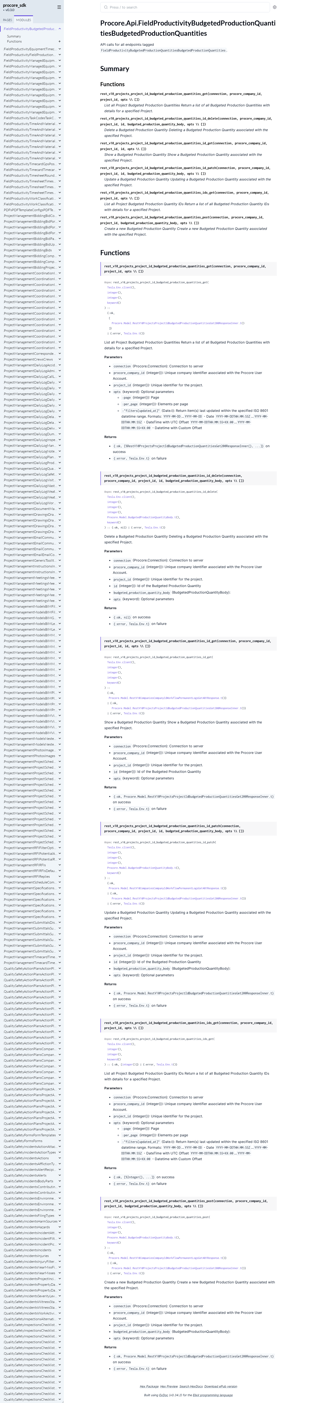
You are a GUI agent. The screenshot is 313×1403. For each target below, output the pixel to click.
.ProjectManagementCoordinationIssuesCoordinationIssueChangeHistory (30, 290)
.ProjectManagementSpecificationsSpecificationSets (30, 911)
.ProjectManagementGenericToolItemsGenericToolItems (30, 560)
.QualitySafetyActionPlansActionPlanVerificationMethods (30, 1037)
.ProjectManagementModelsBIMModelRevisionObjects (30, 646)
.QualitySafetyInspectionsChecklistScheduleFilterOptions (30, 1382)
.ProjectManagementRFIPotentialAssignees (30, 853)
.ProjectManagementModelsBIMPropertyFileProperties (30, 710)
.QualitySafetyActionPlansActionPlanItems (30, 991)
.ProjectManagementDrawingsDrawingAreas (30, 514)
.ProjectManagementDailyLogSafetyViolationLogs (30, 474)
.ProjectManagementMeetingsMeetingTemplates (30, 589)
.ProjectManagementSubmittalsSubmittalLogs (30, 934)
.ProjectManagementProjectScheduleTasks (30, 836)
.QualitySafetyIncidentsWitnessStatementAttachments (30, 1302)
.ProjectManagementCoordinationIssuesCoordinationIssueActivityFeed (30, 279)
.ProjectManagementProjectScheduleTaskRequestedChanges (30, 830)
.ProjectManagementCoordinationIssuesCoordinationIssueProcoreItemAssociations (30, 319)
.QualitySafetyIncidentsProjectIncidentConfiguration (30, 1279)
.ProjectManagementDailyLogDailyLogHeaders (30, 405)
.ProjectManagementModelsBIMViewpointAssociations (30, 721)
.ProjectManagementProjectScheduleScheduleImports (30, 796)
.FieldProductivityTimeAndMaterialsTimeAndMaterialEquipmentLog (30, 141)
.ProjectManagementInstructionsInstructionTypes (30, 566)
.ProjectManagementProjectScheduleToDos (30, 842)
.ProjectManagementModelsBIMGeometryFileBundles (30, 618)
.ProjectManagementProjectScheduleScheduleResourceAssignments (30, 807)
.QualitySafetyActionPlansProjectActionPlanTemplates (30, 1129)
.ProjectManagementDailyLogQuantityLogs (30, 468)
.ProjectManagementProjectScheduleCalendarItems (30, 767)
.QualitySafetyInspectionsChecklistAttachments (30, 1325)
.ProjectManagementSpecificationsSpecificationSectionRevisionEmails (30, 894)
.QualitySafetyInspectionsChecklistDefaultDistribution (30, 1336)
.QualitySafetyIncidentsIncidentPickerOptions (30, 1244)
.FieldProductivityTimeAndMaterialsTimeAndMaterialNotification (30, 147)
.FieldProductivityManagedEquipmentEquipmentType (30, 95)
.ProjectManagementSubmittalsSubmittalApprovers (30, 928)
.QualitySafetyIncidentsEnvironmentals (30, 1210)
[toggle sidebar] (58, 7)
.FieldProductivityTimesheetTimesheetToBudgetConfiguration (30, 181)
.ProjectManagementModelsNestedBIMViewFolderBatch (30, 738)
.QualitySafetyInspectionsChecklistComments (30, 1330)
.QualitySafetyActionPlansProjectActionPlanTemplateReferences (30, 1112)
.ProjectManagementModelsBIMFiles (30, 612)
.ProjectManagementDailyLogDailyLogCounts (30, 399)
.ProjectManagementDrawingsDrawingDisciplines (30, 520)
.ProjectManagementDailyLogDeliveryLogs (30, 428)
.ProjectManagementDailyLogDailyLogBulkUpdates (30, 388)
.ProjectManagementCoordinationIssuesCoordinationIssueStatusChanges (30, 330)
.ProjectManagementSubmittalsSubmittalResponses (30, 945)
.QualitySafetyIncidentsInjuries (26, 1256)
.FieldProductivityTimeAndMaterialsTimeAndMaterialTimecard (30, 158)
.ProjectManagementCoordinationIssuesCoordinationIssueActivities (30, 273)
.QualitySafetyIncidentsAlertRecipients (30, 1169)
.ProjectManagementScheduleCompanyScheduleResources (30, 882)
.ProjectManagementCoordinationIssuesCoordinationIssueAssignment (30, 284)
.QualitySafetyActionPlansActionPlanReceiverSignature (30, 1003)
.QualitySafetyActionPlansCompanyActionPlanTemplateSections (30, 1066)
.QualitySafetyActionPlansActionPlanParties (30, 997)
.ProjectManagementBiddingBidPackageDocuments (30, 238)
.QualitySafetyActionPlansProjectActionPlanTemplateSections (30, 1118)
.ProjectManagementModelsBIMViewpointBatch (30, 727)
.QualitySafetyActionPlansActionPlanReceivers (30, 1008)
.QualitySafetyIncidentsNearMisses (29, 1273)
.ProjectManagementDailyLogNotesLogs (30, 451)
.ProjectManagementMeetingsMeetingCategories (30, 583)
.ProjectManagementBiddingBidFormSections (30, 227)
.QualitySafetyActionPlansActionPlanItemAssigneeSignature (30, 980)
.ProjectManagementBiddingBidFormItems (30, 221)
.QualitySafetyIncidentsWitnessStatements (30, 1307)
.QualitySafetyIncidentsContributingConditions (30, 1192)
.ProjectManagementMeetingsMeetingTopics (30, 595)
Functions (14, 41)
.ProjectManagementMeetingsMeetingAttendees (30, 578)
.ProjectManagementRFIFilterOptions (30, 848)
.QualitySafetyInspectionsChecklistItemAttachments (30, 1342)
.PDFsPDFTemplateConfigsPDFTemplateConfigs (30, 210)
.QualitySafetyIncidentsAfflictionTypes (30, 1164)
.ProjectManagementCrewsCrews (28, 359)
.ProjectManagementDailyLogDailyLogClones (30, 394)
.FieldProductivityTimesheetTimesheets (30, 187)
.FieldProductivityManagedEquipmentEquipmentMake (30, 83)
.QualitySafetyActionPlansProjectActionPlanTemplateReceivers (30, 1106)
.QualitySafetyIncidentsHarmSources (30, 1221)
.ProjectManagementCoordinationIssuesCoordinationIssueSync (30, 342)
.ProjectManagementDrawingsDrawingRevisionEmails (30, 526)
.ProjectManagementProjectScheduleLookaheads (30, 779)
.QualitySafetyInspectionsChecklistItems (30, 1359)
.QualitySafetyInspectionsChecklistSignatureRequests (30, 1399)
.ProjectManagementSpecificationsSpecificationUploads (30, 917)
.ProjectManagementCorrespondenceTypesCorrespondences (30, 353)
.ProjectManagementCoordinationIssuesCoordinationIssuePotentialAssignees (30, 313)
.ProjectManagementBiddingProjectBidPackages (30, 267)
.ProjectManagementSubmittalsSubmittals (30, 951)
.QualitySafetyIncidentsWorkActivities (30, 1313)
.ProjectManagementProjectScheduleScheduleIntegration (30, 802)
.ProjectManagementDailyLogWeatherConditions (30, 491)
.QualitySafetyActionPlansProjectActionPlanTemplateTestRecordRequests (30, 1123)
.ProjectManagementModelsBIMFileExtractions (30, 606)
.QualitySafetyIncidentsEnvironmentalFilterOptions (30, 1198)
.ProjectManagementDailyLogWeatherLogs (30, 497)
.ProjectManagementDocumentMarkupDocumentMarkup (30, 509)
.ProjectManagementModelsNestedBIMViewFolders (30, 744)
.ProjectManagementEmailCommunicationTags (30, 537)
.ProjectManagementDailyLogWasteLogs (30, 486)
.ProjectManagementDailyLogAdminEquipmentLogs (30, 371)
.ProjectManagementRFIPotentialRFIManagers (30, 859)
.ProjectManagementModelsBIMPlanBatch (30, 692)
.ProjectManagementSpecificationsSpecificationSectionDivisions (30, 888)
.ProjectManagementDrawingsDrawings (30, 532)
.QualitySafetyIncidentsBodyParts (28, 1181)
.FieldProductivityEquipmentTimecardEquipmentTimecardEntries (30, 49)
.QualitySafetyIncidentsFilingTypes (28, 1215)
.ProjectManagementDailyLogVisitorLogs (30, 480)
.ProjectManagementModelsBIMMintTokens (30, 635)
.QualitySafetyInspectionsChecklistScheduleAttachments (30, 1371)
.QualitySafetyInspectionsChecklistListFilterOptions (30, 1365)
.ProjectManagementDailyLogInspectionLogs (30, 440)
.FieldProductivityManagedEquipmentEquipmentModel (30, 89)
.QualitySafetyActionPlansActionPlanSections (30, 1020)
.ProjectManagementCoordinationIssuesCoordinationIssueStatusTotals (30, 336)
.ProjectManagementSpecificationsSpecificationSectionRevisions (30, 899)
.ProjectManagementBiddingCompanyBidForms (30, 256)
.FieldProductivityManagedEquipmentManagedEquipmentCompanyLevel (30, 106)
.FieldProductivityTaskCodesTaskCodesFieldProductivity (30, 118)
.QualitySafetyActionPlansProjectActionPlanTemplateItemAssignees (30, 1095)
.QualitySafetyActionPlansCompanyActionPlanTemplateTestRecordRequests (30, 1072)
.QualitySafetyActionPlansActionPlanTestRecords (30, 1031)
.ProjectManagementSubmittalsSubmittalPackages (30, 940)
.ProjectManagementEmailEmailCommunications (30, 555)
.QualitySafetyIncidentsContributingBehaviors (30, 1187)
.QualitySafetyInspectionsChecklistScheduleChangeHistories (30, 1376)
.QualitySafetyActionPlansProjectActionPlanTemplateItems (30, 1100)
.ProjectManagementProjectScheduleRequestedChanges (30, 784)
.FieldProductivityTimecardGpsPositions (30, 164)
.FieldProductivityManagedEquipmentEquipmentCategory (30, 66)
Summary (14, 36)
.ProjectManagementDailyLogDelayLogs (30, 422)
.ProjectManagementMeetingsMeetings (30, 600)
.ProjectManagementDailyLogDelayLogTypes (30, 417)
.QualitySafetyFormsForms (22, 1141)
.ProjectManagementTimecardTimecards (30, 963)
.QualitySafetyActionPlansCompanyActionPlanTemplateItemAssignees (30, 1049)
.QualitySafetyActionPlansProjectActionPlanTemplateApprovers (30, 1089)
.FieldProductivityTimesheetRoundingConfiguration (30, 175)
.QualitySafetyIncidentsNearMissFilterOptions (30, 1267)
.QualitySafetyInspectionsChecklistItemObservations (30, 1348)
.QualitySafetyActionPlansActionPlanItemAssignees (30, 986)
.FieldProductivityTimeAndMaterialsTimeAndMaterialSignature (30, 152)
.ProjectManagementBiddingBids (27, 250)
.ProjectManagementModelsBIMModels (30, 687)
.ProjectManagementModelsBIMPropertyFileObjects (30, 704)
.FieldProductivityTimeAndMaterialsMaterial (30, 124)
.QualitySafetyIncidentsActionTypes (29, 1152)
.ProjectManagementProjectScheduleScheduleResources (30, 813)
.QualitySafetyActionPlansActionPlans (30, 1043)
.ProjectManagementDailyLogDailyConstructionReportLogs (30, 382)
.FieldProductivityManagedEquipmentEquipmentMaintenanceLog (30, 78)
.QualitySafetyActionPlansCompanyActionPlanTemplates (30, 1077)
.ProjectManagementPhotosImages (29, 756)
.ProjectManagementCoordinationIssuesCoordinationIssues (30, 348)
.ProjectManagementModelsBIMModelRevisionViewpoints (30, 675)
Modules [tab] (23, 20)
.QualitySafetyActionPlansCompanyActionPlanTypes (30, 1083)
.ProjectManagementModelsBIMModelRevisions (30, 681)
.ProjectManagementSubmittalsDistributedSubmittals (30, 922)
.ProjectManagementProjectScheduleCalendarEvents (30, 761)
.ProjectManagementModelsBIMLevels (30, 629)
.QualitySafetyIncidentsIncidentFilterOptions (30, 1238)
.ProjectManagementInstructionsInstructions (30, 572)
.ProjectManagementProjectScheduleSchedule (30, 790)
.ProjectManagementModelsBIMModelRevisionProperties (30, 664)
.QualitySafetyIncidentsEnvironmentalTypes (30, 1204)
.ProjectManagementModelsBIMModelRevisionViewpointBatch (30, 669)
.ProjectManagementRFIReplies (26, 876)
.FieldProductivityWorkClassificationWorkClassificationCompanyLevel (30, 198)
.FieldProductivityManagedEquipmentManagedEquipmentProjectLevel (30, 112)
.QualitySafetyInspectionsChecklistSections (30, 1394)
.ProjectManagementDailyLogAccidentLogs (30, 365)
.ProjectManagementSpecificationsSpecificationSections (30, 905)
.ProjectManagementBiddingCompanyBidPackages (30, 261)
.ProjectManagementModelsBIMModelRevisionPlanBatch (30, 652)
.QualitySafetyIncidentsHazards (26, 1227)
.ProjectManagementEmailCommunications (30, 543)
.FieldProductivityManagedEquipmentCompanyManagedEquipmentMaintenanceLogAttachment (30, 60)
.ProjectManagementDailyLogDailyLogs (30, 411)
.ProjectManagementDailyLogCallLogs (30, 376)
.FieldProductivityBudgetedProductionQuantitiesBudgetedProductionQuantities (30, 29)
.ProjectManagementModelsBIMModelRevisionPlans (30, 658)
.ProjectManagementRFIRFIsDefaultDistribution (30, 871)
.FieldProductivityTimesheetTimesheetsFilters (30, 192)
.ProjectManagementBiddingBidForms (30, 233)
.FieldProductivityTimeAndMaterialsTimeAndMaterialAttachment (30, 129)
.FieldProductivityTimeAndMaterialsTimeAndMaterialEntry (30, 135)
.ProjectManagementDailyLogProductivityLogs (30, 463)
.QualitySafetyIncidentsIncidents (27, 1250)
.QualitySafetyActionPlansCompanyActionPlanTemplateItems (30, 1054)
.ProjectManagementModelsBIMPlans (30, 698)
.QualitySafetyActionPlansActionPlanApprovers (30, 974)
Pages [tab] (7, 20)
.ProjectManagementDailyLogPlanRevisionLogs (30, 457)
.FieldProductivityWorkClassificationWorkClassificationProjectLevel (30, 204)
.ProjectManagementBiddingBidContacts (30, 215)
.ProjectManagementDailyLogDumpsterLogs (30, 434)
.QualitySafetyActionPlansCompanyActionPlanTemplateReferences (30, 1060)
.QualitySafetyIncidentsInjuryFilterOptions (30, 1261)
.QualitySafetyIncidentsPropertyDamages (30, 1290)
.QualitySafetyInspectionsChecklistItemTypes (30, 1353)
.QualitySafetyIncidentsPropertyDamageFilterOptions (30, 1284)
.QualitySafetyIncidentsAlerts (24, 1175)
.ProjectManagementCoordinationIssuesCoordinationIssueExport (30, 302)
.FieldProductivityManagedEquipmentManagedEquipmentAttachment (30, 101)
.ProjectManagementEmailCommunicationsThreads (30, 549)
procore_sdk (14, 5)
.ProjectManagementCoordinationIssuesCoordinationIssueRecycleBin (30, 325)
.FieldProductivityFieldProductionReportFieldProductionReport (30, 55)
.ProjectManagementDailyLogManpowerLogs (30, 445)
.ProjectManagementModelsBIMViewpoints (30, 733)
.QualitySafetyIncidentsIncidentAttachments (30, 1233)
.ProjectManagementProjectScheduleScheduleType (30, 825)
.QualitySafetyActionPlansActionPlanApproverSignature (30, 968)
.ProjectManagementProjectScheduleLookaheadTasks (30, 773)
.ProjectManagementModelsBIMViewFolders (30, 715)
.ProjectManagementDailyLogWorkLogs (30, 503)
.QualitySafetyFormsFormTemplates (29, 1135)
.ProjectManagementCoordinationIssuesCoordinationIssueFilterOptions (30, 307)
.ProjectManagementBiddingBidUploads (30, 244)
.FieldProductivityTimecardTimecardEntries (30, 170)
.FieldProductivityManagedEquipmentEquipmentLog (30, 72)
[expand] (60, 29)
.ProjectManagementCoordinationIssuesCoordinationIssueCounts (30, 296)
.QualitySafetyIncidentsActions (26, 1158)
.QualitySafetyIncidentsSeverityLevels (30, 1296)
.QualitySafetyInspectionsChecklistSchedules (30, 1388)
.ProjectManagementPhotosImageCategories (30, 750)
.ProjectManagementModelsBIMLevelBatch (30, 623)
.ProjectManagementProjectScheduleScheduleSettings (30, 819)
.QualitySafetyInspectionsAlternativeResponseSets (30, 1319)
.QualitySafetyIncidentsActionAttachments (30, 1146)
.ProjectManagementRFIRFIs (24, 865)
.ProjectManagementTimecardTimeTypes (30, 957)
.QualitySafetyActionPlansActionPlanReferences (30, 1014)
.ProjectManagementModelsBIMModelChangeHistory (30, 641)
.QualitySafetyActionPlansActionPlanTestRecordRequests (30, 1026)
